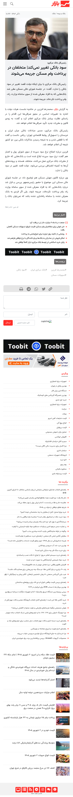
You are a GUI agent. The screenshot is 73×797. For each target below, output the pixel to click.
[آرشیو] (24, 789)
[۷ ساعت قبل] (63, 695)
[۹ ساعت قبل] (63, 708)
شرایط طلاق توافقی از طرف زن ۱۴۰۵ (52, 507)
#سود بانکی (21, 270)
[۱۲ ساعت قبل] (63, 733)
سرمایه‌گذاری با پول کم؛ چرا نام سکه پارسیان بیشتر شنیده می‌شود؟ (41, 521)
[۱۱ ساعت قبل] (63, 670)
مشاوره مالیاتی (61, 469)
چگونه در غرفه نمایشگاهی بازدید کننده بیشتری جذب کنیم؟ (44, 531)
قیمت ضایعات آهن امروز (57, 418)
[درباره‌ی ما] (55, 789)
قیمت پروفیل (62, 427)
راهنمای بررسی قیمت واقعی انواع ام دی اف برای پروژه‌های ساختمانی (40, 582)
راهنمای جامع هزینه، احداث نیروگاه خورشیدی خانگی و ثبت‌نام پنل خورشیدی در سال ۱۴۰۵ (31, 669)
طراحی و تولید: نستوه (36, 793)
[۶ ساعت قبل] (63, 745)
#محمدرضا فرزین (58, 270)
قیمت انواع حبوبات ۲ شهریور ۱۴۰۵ (40, 755)
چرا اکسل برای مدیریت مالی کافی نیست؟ (51, 446)
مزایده (64, 409)
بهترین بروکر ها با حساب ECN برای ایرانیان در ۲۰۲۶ (47, 587)
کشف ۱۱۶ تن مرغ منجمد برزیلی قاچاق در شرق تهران (32, 768)
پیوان (64, 413)
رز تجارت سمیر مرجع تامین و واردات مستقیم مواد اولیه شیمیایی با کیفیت (39, 526)
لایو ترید (63, 459)
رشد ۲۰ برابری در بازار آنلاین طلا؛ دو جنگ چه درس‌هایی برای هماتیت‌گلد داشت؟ (37, 569)
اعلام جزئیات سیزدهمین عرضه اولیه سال (37, 692)
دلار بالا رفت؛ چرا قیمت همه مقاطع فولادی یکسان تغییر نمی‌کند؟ (42, 498)
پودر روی (63, 464)
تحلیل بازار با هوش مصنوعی (56, 432)
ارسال (8, 322)
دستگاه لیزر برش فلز (59, 390)
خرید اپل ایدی (61, 399)
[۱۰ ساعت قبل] (63, 771)
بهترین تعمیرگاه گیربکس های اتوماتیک (52, 395)
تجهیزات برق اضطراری (58, 381)
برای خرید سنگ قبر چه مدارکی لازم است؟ (50, 550)
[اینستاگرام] (42, 789)
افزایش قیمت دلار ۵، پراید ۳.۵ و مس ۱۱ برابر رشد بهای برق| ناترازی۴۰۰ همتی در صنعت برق (31, 706)
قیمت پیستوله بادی (59, 473)
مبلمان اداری (62, 450)
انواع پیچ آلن (62, 423)
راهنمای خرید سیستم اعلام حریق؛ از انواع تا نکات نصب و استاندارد (41, 555)
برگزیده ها (63, 482)
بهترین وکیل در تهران (59, 386)
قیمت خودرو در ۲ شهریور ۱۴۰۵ (41, 730)
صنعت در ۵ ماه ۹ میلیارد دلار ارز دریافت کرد (47, 222)
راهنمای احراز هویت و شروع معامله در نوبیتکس (48, 628)
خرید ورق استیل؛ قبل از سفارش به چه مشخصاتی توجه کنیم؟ (43, 512)
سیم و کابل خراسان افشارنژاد (56, 441)
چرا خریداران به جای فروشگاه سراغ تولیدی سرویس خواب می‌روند (41, 633)
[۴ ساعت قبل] (63, 657)
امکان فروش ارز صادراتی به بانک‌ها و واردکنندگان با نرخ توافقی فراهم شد (36, 238)
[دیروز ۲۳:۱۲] (63, 682)
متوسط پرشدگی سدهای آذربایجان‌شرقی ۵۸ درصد (33, 743)
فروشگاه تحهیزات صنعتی (57, 455)
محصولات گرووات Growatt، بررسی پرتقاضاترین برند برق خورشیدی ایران (39, 638)
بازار (56, 109)
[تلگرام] (36, 789)
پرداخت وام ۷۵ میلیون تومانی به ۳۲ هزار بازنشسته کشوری (29, 717)
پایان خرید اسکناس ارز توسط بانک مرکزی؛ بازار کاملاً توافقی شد (40, 242)
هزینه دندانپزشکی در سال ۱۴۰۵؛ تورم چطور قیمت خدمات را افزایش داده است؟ (37, 540)
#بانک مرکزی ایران (39, 270)
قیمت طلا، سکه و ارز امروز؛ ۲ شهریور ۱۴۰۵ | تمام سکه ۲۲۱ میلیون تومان (29, 656)
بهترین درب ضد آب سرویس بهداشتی (52, 545)
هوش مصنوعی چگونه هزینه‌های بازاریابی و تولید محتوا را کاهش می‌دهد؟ (39, 608)
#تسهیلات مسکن (58, 275)
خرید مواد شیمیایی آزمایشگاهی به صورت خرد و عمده (46, 560)
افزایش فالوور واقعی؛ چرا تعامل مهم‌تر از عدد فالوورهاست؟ (44, 564)
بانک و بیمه (61, 13)
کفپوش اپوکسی (61, 436)
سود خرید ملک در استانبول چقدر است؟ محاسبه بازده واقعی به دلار (41, 517)
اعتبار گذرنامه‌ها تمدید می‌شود (42, 680)
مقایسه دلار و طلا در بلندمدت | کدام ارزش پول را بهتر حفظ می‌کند (41, 502)
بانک (53, 13)
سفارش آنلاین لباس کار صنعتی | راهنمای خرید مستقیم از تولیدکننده (41, 536)
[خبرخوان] (30, 789)
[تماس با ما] (49, 789)
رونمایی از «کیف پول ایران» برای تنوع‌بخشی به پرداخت (43, 234)
